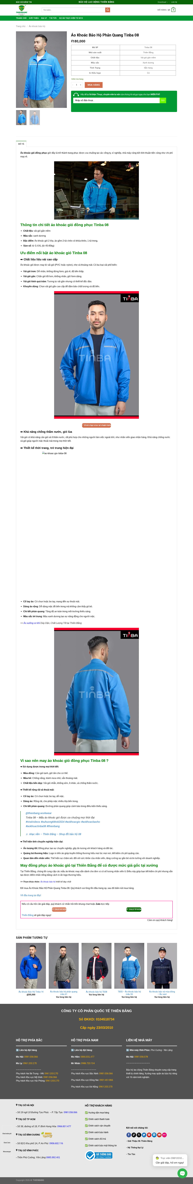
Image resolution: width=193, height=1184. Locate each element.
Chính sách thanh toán (98, 1119)
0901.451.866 (106, 1080)
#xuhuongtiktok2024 (52, 821)
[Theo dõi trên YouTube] (159, 1135)
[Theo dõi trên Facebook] (128, 1135)
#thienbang (53, 826)
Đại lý (44, 18)
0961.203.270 (51, 1073)
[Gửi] (107, 10)
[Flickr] (164, 1135)
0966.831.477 (87, 1057)
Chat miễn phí (6, 1133)
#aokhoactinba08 (36, 826)
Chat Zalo (7, 1142)
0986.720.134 (88, 1063)
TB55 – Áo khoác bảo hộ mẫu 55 (129, 993)
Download (162, 2)
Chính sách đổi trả (97, 1139)
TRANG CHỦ (21, 18)
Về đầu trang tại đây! (30, 895)
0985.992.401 (53, 1157)
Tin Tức (131, 1154)
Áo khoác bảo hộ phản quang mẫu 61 (63, 993)
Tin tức (53, 18)
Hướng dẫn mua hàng (98, 1112)
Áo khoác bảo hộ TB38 (96, 992)
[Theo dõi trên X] (139, 1135)
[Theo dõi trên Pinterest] (149, 1135)
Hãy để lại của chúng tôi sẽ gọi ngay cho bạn (120, 94)
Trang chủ (20, 26)
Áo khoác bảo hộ (37, 26)
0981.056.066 (31, 1056)
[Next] (62, 69)
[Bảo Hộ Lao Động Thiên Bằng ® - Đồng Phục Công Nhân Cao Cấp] (26, 10)
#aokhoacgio (72, 821)
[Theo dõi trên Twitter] (144, 1135)
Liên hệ (174, 2)
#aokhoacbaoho (90, 821)
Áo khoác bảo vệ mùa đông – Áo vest (162, 993)
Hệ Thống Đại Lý (135, 1147)
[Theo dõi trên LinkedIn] (154, 1135)
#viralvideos (33, 821)
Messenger (7, 1151)
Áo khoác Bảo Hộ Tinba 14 (31, 992)
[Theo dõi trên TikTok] (134, 1135)
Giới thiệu (34, 18)
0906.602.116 (56, 1143)
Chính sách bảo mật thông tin (102, 1145)
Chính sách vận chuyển (99, 1125)
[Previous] (20, 69)
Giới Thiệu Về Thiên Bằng (140, 1141)
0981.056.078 (141, 1056)
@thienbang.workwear (39, 813)
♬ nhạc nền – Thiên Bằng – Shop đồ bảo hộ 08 (53, 834)
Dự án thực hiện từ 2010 (71, 18)
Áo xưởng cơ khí (31, 623)
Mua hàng (94, 85)
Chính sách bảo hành (98, 1132)
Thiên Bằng (27, 915)
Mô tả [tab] (21, 144)
